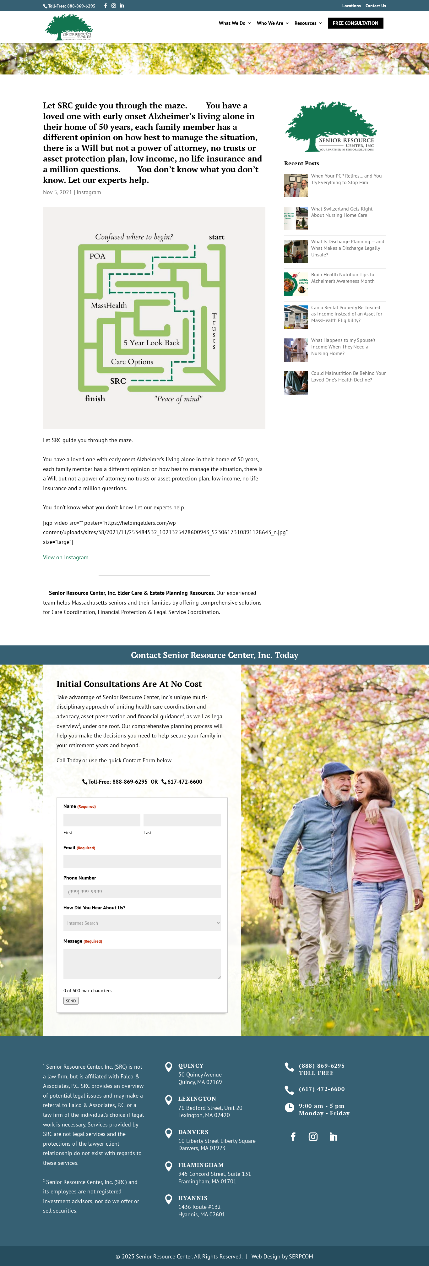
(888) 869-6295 (322, 1065)
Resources (306, 23)
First (67, 833)
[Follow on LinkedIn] (333, 1137)
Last (148, 833)
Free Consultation (355, 23)
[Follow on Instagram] (313, 1137)
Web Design (266, 1256)
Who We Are (270, 23)
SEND (71, 1001)
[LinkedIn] (122, 5)
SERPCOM (301, 1256)
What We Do (232, 23)
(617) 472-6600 (322, 1089)
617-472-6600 (184, 781)
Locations (351, 5)
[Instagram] (113, 5)
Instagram (89, 192)
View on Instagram (66, 557)
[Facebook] (105, 5)
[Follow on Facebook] (293, 1137)
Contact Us (376, 5)
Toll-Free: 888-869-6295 (71, 6)
